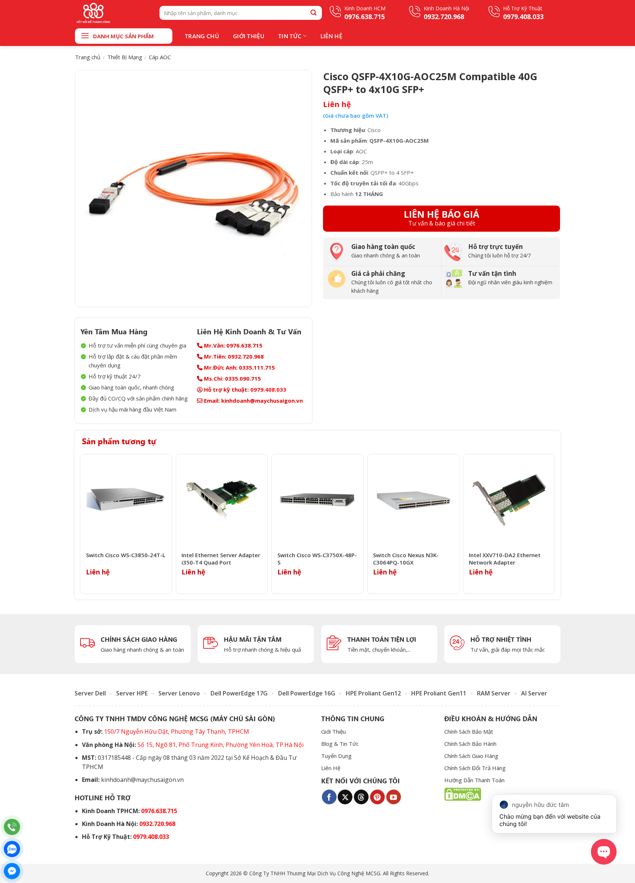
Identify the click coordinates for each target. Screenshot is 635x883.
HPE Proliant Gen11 (438, 693)
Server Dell (90, 693)
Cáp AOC (160, 57)
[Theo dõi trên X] (345, 797)
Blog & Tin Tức (340, 743)
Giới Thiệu (248, 36)
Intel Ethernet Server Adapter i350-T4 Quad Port (221, 559)
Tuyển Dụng (336, 755)
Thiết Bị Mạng (124, 57)
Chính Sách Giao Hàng (471, 755)
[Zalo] (12, 849)
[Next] (552, 524)
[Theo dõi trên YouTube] (393, 797)
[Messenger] (12, 871)
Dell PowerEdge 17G (239, 693)
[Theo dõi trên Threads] (361, 797)
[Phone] (12, 827)
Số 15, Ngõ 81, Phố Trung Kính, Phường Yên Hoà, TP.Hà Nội (220, 745)
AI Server (534, 693)
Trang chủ (87, 57)
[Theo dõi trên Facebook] (329, 797)
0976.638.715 (159, 811)
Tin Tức (289, 36)
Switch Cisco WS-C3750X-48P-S (317, 559)
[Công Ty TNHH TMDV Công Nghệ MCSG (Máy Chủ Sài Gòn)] (111, 13)
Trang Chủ (202, 36)
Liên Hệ (331, 36)
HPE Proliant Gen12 (373, 693)
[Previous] (82, 524)
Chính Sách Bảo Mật (468, 731)
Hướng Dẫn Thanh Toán (474, 780)
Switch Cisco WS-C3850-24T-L (125, 555)
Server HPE (132, 693)
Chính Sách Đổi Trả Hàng (475, 768)
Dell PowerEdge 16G (306, 693)
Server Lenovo (179, 693)
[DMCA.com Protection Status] (462, 794)
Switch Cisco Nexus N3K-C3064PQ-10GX (406, 559)
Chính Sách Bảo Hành (470, 743)
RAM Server (493, 693)
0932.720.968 (157, 824)
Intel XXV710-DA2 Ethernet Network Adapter (505, 559)
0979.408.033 (268, 389)
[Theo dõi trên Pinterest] (377, 797)
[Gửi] (313, 13)
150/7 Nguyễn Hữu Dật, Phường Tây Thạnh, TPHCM (176, 731)
